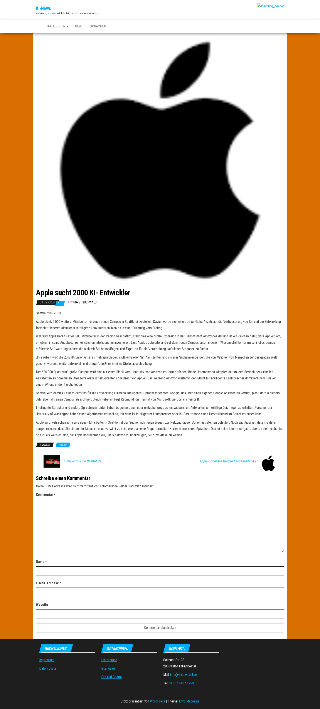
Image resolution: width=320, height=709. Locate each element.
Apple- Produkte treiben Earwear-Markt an (228, 461)
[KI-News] (38, 26)
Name (41, 562)
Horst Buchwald (85, 302)
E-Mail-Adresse (48, 583)
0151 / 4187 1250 (181, 683)
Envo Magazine (189, 701)
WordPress (157, 701)
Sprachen (98, 26)
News (79, 26)
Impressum (46, 660)
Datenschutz (47, 668)
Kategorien (56, 26)
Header (63, 444)
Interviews (108, 668)
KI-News (43, 8)
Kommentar (46, 495)
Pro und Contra (111, 677)
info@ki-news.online (183, 675)
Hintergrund (109, 660)
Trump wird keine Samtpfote (81, 461)
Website (42, 605)
